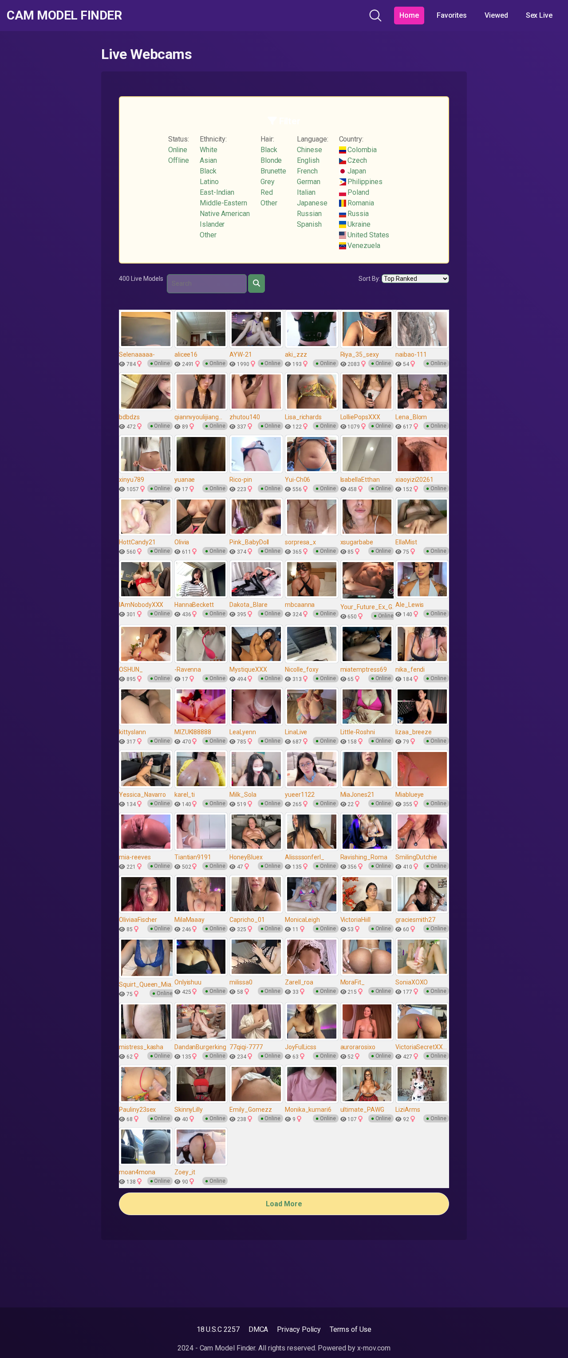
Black (208, 171)
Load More (284, 1204)
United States (368, 235)
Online (178, 150)
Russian (309, 213)
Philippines (364, 181)
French (307, 171)
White (208, 150)
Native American (225, 213)
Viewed (496, 15)
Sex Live (539, 15)
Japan (356, 171)
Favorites (452, 15)
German (308, 181)
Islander (212, 224)
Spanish (309, 224)
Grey (267, 181)
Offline (178, 160)
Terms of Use (350, 1329)
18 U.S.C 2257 (218, 1329)
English (308, 160)
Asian (208, 160)
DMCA (258, 1329)
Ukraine (358, 224)
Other (208, 235)
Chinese (309, 150)
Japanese (312, 203)
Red (266, 192)
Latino (209, 181)
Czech (356, 160)
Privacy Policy (299, 1329)
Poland (357, 192)
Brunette (273, 171)
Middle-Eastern (223, 203)
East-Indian (217, 192)
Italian (306, 192)
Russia (357, 213)
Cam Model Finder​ (64, 15)
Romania (360, 203)
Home (409, 15)
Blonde (271, 160)
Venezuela (363, 245)
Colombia (361, 150)
